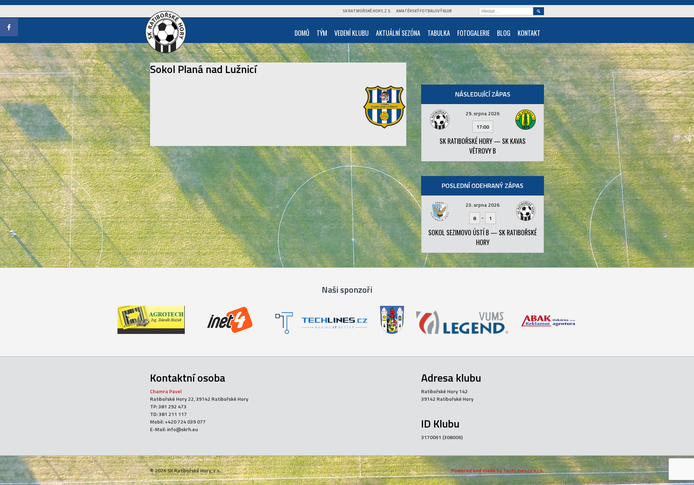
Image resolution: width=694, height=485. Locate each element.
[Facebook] (9, 27)
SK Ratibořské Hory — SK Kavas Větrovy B (483, 145)
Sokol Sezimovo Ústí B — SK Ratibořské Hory (482, 237)
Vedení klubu (351, 33)
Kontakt (529, 33)
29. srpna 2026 (483, 113)
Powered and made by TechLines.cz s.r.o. (497, 470)
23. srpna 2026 (483, 205)
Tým (322, 33)
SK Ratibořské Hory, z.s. (367, 11)
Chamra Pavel (166, 391)
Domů (302, 33)
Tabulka (439, 33)
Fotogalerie (473, 33)
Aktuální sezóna (398, 33)
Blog (503, 33)
